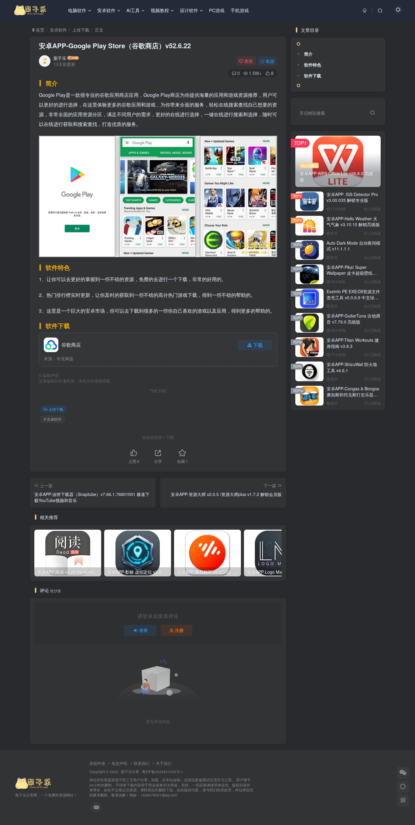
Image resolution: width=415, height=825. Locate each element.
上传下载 (80, 30)
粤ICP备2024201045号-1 (171, 783)
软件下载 (312, 76)
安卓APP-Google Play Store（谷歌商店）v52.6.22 (115, 45)
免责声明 (119, 763)
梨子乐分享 (130, 771)
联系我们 (141, 763)
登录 (143, 630)
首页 (39, 30)
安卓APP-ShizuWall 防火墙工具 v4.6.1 (352, 367)
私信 (270, 61)
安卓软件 (58, 30)
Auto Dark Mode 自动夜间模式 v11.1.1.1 (353, 246)
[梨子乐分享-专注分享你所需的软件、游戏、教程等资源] (33, 783)
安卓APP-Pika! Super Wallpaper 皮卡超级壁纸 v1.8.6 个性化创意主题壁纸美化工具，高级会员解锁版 (352, 276)
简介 (308, 54)
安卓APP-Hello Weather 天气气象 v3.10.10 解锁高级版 (353, 222)
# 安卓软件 (52, 419)
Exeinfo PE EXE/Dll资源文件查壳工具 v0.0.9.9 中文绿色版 (353, 297)
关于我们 (164, 763)
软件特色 (312, 65)
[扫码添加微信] (403, 773)
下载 (258, 344)
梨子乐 (59, 58)
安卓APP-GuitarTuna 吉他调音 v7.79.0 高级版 (353, 319)
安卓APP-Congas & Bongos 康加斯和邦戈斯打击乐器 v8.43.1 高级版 (353, 394)
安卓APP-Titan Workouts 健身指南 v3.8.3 (353, 343)
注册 (179, 630)
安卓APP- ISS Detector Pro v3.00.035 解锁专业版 (352, 197)
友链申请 (97, 763)
